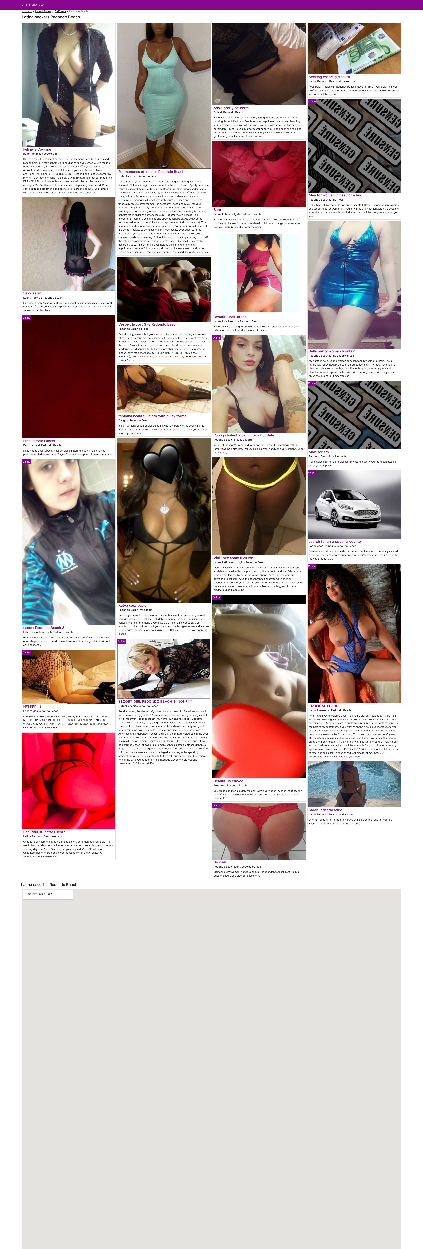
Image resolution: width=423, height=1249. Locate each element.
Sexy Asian (32, 293)
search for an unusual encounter (335, 541)
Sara (217, 210)
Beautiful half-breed (230, 317)
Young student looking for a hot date (244, 435)
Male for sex (319, 452)
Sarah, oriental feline (326, 810)
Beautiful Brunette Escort (44, 832)
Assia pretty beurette (231, 108)
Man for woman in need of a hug (335, 195)
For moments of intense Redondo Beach (151, 172)
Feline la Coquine (37, 149)
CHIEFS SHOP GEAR (34, 4)
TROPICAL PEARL (323, 706)
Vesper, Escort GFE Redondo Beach (148, 324)
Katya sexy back (132, 605)
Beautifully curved (228, 781)
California (60, 11)
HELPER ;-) (32, 707)
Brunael (220, 862)
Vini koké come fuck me (233, 558)
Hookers (27, 11)
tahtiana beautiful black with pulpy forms (152, 416)
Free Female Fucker (39, 441)
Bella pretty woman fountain (332, 351)
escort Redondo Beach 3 (43, 628)
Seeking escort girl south (329, 77)
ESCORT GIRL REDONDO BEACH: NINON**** (155, 702)
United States (43, 11)
